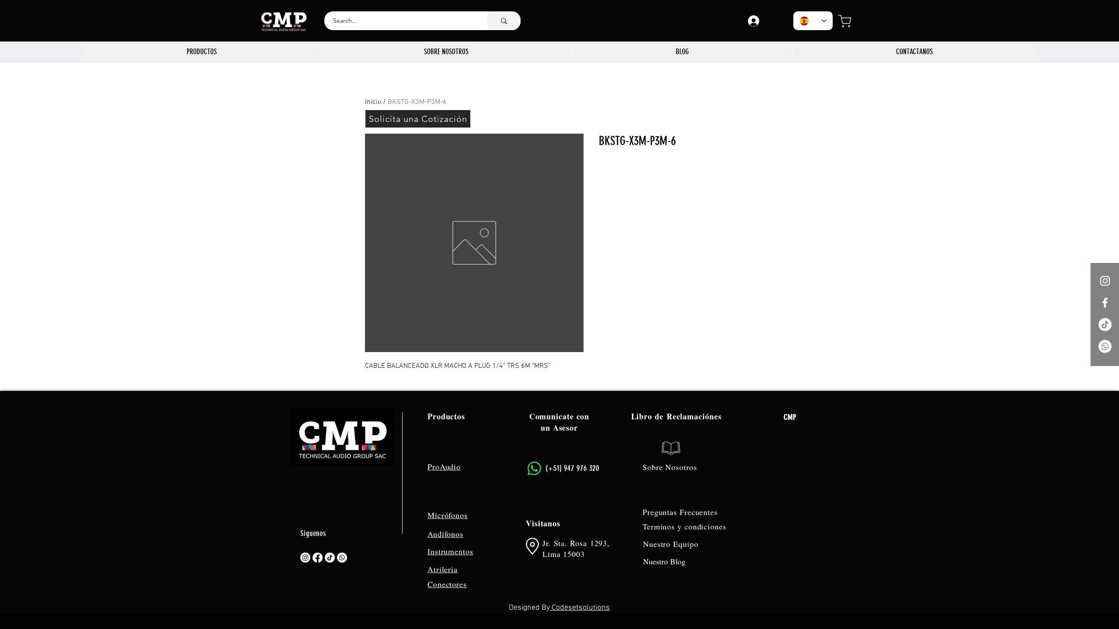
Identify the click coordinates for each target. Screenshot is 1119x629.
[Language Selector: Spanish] (813, 20)
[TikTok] (1105, 324)
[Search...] (504, 20)
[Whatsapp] (1105, 346)
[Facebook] (318, 558)
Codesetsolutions (580, 607)
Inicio (373, 102)
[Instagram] (305, 558)
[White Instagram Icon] (1105, 280)
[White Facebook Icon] (1105, 302)
